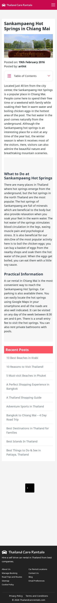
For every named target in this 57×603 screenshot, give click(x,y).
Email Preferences (37, 580)
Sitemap (5, 580)
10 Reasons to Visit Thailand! (24, 366)
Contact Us (34, 573)
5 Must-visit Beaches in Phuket (26, 375)
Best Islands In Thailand (21, 441)
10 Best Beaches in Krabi (22, 358)
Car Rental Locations (38, 569)
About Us (6, 569)
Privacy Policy (16, 595)
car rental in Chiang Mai (22, 280)
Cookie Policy (8, 584)
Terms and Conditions (37, 595)
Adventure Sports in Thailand (25, 406)
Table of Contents (25, 76)
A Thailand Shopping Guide (23, 397)
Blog (31, 576)
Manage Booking (9, 573)
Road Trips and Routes (12, 576)
